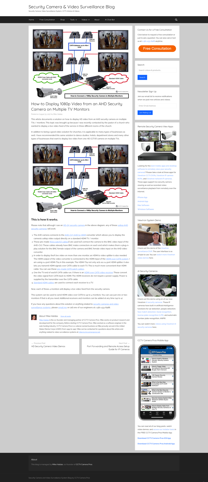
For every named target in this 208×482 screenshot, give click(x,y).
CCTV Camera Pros (84, 464)
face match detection (147, 312)
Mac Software (143, 205)
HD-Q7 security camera (74, 225)
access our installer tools (163, 429)
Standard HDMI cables (44, 283)
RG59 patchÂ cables (59, 242)
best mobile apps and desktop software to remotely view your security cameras (157, 169)
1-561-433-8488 (148, 41)
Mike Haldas (57, 114)
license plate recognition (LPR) (151, 315)
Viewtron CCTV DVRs (147, 175)
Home (31, 19)
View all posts (65, 316)
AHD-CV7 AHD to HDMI (75, 235)
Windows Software (146, 209)
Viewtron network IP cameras (159, 179)
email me (62, 307)
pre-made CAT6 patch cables (70, 269)
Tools (72, 19)
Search (142, 77)
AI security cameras (154, 302)
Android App (143, 201)
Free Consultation (47, 19)
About (96, 19)
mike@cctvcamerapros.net (89, 332)
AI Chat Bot (110, 19)
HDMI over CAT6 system (117, 259)
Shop (62, 19)
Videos (84, 19)
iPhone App (142, 197)
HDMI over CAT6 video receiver (98, 272)
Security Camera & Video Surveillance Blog (72, 6)
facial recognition (164, 312)
